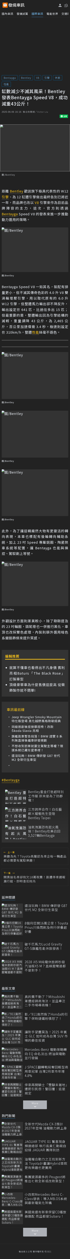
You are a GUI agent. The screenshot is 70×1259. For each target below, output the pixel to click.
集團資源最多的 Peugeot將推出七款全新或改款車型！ (45, 1179)
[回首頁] (16, 5)
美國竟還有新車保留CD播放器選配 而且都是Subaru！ (45, 1214)
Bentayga (10, 77)
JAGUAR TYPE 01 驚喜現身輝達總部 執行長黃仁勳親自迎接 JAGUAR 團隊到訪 (45, 1145)
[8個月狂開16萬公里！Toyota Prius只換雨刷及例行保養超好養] (12, 928)
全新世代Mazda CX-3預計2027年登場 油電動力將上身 (46, 1126)
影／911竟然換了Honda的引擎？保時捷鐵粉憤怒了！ (46, 1016)
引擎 (47, 77)
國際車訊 (37, 14)
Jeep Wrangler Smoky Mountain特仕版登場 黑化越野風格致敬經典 (37, 719)
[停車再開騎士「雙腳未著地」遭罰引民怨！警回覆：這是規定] (12, 1090)
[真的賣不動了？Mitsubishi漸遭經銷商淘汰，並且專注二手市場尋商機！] (12, 1002)
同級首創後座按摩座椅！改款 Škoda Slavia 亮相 (33, 729)
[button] (65, 5)
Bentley (26, 77)
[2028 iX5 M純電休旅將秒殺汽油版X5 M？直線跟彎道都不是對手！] (12, 967)
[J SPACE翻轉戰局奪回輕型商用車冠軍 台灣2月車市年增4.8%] (12, 1072)
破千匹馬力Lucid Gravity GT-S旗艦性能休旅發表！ (44, 946)
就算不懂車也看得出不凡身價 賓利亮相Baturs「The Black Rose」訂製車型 (37, 673)
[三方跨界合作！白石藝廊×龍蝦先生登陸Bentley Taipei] (15, 814)
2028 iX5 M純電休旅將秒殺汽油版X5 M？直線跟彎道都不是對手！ (45, 966)
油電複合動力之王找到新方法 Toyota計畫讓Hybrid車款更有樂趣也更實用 (46, 1163)
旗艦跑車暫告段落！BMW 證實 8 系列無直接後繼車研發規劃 (37, 738)
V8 (37, 77)
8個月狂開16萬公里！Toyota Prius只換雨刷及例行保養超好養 (46, 927)
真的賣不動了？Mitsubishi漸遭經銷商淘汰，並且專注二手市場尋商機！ (45, 1001)
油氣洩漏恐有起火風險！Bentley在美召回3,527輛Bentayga (44, 831)
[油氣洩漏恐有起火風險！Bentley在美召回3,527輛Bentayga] (15, 832)
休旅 (57, 77)
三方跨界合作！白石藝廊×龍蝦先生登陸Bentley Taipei (45, 813)
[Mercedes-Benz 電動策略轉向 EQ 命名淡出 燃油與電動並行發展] (12, 1054)
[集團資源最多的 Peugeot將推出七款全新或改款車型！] (12, 1182)
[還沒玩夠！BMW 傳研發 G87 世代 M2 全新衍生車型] (12, 911)
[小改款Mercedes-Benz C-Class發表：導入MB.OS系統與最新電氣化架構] (12, 1199)
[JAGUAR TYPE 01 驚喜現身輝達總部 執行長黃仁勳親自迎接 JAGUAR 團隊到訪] (12, 1146)
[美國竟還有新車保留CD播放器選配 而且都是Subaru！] (12, 1217)
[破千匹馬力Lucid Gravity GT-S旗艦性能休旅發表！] (12, 949)
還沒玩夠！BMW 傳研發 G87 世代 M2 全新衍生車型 (36, 758)
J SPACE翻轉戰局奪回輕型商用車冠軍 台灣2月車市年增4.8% (46, 1071)
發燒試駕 (22, 14)
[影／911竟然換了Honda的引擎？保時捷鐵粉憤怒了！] (12, 1019)
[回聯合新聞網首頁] (5, 5)
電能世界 (52, 14)
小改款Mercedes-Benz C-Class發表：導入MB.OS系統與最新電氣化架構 (46, 1198)
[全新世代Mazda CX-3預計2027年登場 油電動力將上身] (12, 1129)
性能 (6, 84)
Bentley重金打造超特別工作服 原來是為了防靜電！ (46, 796)
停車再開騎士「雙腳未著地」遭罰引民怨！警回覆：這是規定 (46, 1089)
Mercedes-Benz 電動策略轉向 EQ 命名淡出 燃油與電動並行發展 (46, 1053)
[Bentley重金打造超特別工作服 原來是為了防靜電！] (15, 797)
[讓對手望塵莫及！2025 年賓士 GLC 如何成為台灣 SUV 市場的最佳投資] (12, 1037)
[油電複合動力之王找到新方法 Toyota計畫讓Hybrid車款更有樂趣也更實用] (12, 1164)
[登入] (60, 5)
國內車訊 (7, 14)
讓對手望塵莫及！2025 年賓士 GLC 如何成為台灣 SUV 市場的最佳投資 (46, 1036)
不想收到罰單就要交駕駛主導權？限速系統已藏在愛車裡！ (37, 748)
